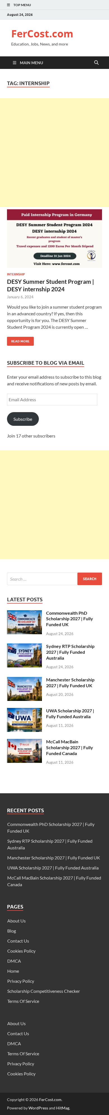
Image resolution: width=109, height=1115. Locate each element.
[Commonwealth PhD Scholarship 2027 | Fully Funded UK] (24, 613)
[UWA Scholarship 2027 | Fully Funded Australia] (24, 711)
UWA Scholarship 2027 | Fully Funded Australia (70, 713)
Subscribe (22, 419)
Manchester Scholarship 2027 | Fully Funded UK (70, 682)
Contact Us (18, 940)
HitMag (62, 1108)
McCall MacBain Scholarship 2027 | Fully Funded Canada (69, 747)
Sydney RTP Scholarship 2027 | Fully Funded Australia (70, 651)
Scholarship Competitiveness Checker (43, 991)
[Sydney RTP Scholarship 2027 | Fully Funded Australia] (24, 646)
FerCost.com (42, 33)
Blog (11, 930)
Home (13, 971)
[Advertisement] (54, 152)
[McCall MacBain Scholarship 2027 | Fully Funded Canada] (24, 742)
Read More (18, 340)
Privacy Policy (20, 981)
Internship (16, 274)
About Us (16, 920)
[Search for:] (54, 579)
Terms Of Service (23, 1001)
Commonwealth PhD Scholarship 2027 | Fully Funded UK (69, 618)
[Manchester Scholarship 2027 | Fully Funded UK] (24, 680)
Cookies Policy (21, 950)
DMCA (14, 960)
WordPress (38, 1108)
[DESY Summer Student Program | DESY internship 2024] (54, 240)
